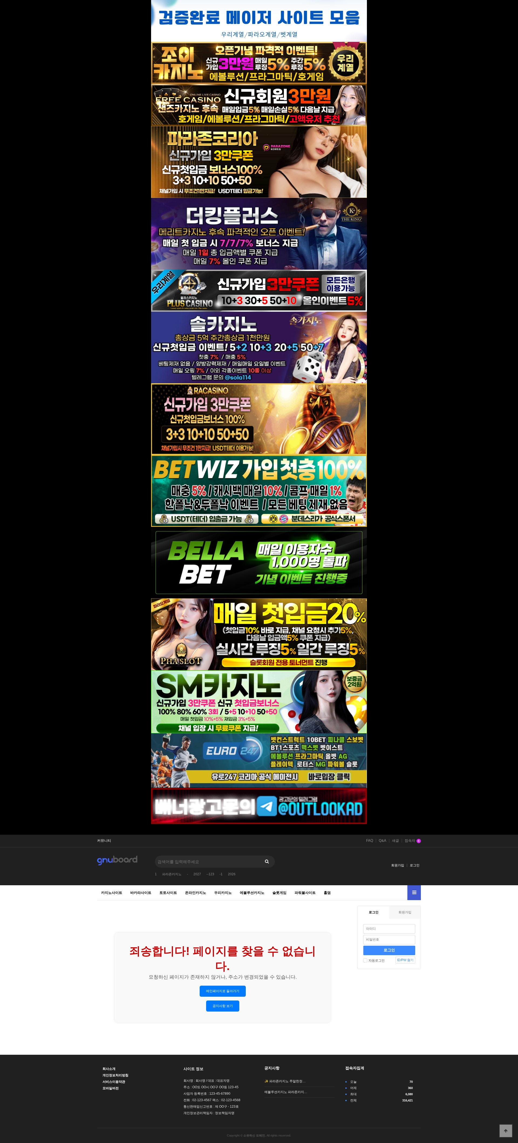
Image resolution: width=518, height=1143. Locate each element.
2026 (232, 874)
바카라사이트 (140, 893)
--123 (210, 874)
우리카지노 (223, 893)
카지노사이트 (111, 893)
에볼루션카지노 (252, 893)
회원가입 (397, 865)
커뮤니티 (104, 841)
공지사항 (272, 1068)
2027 (197, 874)
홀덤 (327, 893)
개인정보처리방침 (115, 1075)
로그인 (415, 865)
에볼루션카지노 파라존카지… (285, 1092)
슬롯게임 (279, 893)
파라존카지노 (172, 874)
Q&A (382, 841)
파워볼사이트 (305, 893)
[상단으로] (506, 1131)
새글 (395, 841)
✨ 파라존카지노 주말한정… (285, 1081)
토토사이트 (168, 893)
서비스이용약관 (114, 1082)
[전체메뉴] (414, 892)
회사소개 (109, 1069)
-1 (221, 874)
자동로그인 (377, 960)
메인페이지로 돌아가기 (222, 991)
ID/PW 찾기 (405, 960)
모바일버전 (111, 1088)
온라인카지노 (195, 893)
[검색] (267, 862)
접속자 (412, 841)
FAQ (369, 841)
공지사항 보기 (223, 1006)
